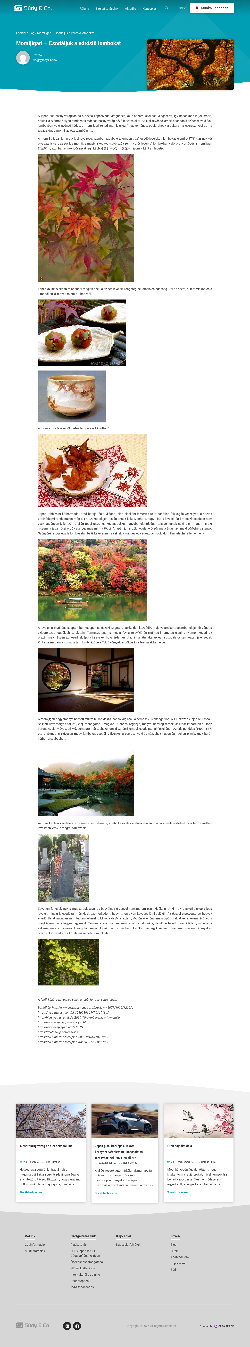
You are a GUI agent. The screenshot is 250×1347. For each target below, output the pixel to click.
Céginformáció (35, 1244)
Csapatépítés (80, 1281)
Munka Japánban (214, 8)
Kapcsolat (123, 1236)
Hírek (174, 1251)
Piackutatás (79, 1244)
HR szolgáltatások (83, 1268)
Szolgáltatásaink (83, 1236)
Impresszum (179, 1263)
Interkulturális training (85, 1274)
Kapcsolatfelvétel (128, 1244)
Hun (180, 8)
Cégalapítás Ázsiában (85, 1255)
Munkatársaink (35, 1251)
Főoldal (21, 33)
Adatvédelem (180, 1257)
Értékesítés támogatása (87, 1262)
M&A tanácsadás (82, 1287)
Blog (32, 33)
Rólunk (30, 1236)
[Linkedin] (67, 1326)
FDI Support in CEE (83, 1251)
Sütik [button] (174, 1269)
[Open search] (167, 8)
